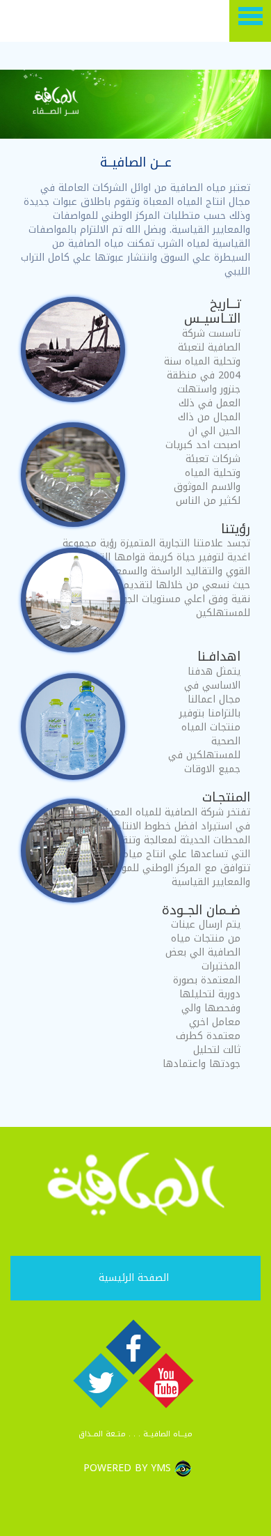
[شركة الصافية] (45, 21)
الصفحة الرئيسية (134, 1277)
